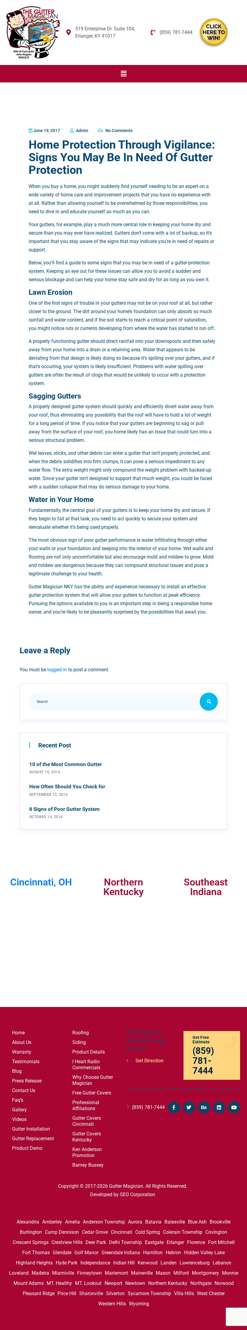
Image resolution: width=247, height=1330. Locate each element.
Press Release (27, 1081)
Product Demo (27, 1148)
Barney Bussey (88, 1165)
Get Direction (149, 1061)
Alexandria (28, 1222)
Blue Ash (197, 1222)
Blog (17, 1071)
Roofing (80, 1033)
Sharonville (91, 1293)
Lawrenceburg (195, 1263)
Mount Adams (29, 1283)
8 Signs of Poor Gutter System (64, 809)
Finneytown (89, 1273)
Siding (79, 1042)
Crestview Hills (67, 1242)
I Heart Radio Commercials (86, 1064)
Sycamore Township (149, 1293)
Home (18, 1033)
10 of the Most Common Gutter (65, 764)
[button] (123, 73)
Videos (19, 1119)
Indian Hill (124, 1263)
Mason (163, 1273)
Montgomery (205, 1273)
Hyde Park (66, 1263)
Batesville (174, 1222)
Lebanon (222, 1263)
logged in (57, 670)
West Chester (211, 1293)
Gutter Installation (31, 1129)
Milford (181, 1273)
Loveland (19, 1273)
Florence (196, 1242)
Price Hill (67, 1293)
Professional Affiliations (85, 1105)
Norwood (224, 1283)
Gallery (19, 1110)
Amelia (72, 1222)
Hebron (173, 1252)
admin (81, 130)
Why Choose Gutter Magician (92, 1080)
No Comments (119, 130)
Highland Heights (34, 1263)
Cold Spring (147, 1232)
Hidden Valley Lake (204, 1252)
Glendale (62, 1252)
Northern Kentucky (167, 1283)
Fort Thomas (36, 1252)
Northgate (200, 1283)
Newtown (135, 1283)
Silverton (115, 1293)
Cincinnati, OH (41, 882)
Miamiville (63, 1273)
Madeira (40, 1273)
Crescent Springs (30, 1242)
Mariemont (116, 1273)
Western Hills (112, 1304)
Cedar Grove (95, 1232)
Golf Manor (86, 1252)
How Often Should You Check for (67, 787)
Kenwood (148, 1263)
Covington (216, 1232)
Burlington (31, 1232)
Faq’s (17, 1100)
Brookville (220, 1222)
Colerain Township (182, 1232)
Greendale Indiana (121, 1252)
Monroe (230, 1273)
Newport (113, 1283)
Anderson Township (104, 1222)
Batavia (153, 1222)
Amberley (52, 1222)
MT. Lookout (88, 1283)
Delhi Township (125, 1242)
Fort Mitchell (221, 1242)
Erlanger (175, 1242)
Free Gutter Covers (91, 1093)
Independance (95, 1263)
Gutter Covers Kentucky (86, 1137)
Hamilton (153, 1252)
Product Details (88, 1052)
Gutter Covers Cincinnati (86, 1121)
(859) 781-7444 (146, 1107)
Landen (169, 1263)
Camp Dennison (62, 1232)
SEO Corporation (137, 1194)
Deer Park (96, 1242)
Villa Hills (184, 1293)
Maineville (142, 1273)
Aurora (135, 1222)
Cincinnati (121, 1232)
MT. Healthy (59, 1283)
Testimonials (25, 1061)
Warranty (21, 1052)
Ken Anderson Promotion (87, 1152)
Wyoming (139, 1304)
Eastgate (154, 1242)
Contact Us (23, 1090)
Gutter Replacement (33, 1138)
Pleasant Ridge (39, 1293)
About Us (21, 1042)
